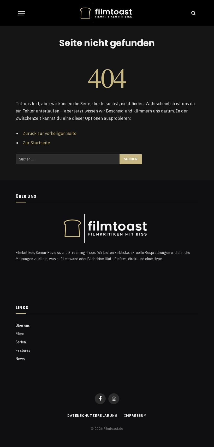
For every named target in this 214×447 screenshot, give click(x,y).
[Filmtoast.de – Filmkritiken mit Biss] (107, 13)
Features (23, 350)
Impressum (135, 415)
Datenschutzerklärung (92, 415)
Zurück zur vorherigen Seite (49, 133)
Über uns (23, 325)
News (20, 358)
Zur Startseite (36, 143)
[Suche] (193, 13)
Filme (20, 333)
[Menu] (21, 13)
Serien (21, 342)
